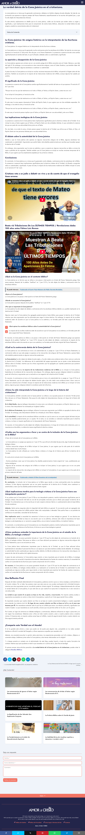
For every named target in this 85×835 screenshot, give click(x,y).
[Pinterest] (19, 659)
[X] (14, 659)
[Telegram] (28, 659)
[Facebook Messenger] (10, 659)
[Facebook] (5, 659)
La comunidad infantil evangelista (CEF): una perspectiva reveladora (21, 664)
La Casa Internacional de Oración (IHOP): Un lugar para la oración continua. (64, 664)
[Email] (33, 659)
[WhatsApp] (23, 659)
